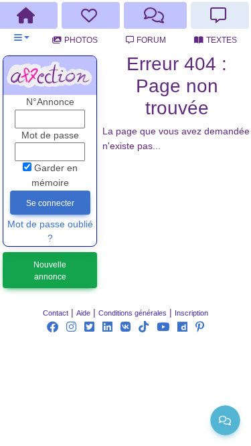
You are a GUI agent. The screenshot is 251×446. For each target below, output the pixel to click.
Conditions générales (132, 313)
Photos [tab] (81, 40)
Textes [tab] (221, 40)
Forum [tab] (151, 40)
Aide (83, 313)
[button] (21, 38)
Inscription (191, 313)
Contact (55, 313)
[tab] (91, 15)
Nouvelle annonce (49, 271)
